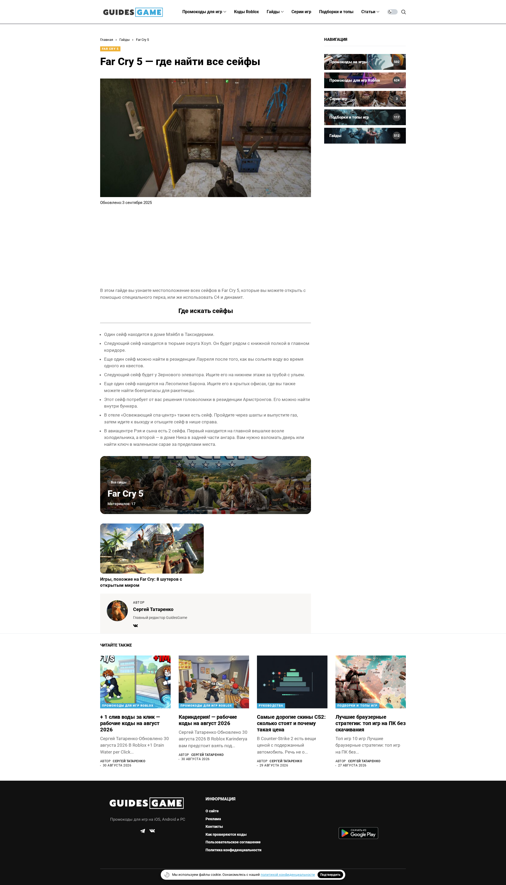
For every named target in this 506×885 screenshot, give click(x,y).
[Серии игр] (365, 99)
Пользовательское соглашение (233, 842)
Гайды (124, 40)
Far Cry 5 (142, 40)
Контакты (214, 826)
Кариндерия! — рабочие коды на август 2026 (208, 720)
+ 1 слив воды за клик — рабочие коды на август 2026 (130, 723)
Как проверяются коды (226, 834)
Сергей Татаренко (153, 609)
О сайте (212, 811)
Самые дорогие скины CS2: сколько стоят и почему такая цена (291, 723)
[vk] (152, 831)
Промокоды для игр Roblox (127, 705)
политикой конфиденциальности (288, 875)
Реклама (213, 819)
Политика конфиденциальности (233, 850)
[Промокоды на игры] (365, 62)
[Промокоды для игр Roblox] (365, 80)
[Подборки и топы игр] (365, 117)
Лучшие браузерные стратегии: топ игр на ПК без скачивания (370, 723)
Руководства (271, 705)
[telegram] (142, 831)
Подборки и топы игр (357, 705)
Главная (106, 40)
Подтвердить (330, 875)
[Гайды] (365, 136)
